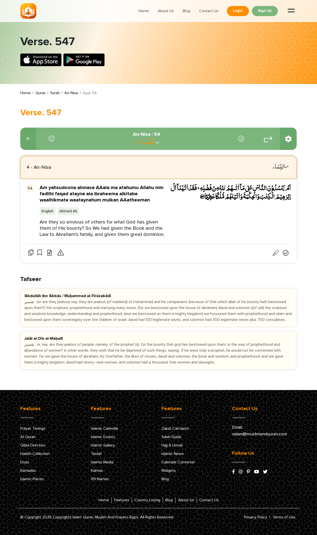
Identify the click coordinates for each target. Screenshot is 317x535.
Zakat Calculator (175, 428)
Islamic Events (103, 437)
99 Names (100, 479)
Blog (186, 11)
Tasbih (96, 454)
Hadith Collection (35, 454)
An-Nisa (71, 93)
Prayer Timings (33, 428)
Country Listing (147, 500)
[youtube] (256, 472)
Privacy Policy (255, 517)
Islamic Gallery (103, 445)
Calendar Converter (178, 462)
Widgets (168, 471)
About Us (166, 11)
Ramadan (28, 471)
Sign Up (265, 11)
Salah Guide (171, 437)
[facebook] (233, 472)
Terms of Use (283, 517)
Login (238, 11)
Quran (40, 93)
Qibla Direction (32, 445)
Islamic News (172, 454)
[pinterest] (248, 472)
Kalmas (97, 471)
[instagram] (241, 472)
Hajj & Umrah (172, 445)
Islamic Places (32, 479)
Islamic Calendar (104, 428)
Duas (24, 462)
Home (143, 11)
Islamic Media (102, 462)
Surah (55, 93)
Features (121, 500)
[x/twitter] (265, 472)
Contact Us (208, 11)
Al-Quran (27, 437)
